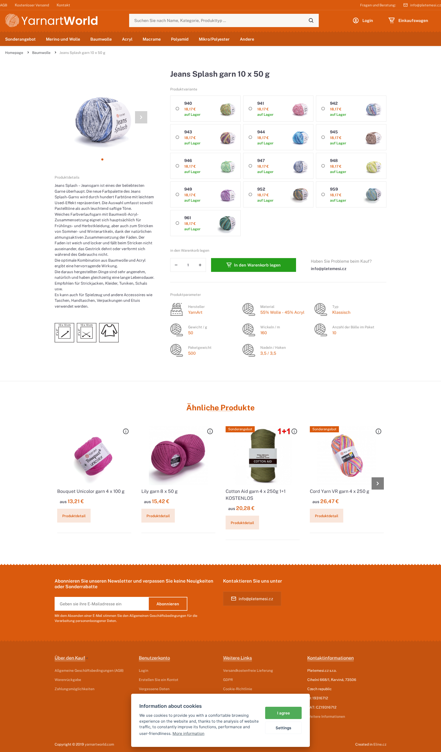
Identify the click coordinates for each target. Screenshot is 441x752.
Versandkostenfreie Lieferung (248, 670)
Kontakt (63, 5)
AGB (3, 5)
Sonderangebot (20, 39)
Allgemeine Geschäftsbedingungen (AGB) (89, 670)
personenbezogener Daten (96, 621)
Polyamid (180, 39)
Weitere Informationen (326, 716)
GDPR (228, 679)
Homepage (14, 52)
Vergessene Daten (154, 689)
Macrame (152, 39)
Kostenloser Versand (32, 5)
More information (188, 733)
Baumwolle (101, 39)
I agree (283, 713)
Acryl (127, 39)
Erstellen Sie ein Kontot (158, 679)
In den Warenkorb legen (257, 265)
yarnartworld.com (99, 744)
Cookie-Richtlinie (237, 689)
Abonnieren (167, 603)
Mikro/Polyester (214, 39)
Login (143, 670)
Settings (283, 727)
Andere (247, 39)
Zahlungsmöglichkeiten (74, 689)
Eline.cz (379, 744)
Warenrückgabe (68, 679)
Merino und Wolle (63, 39)
